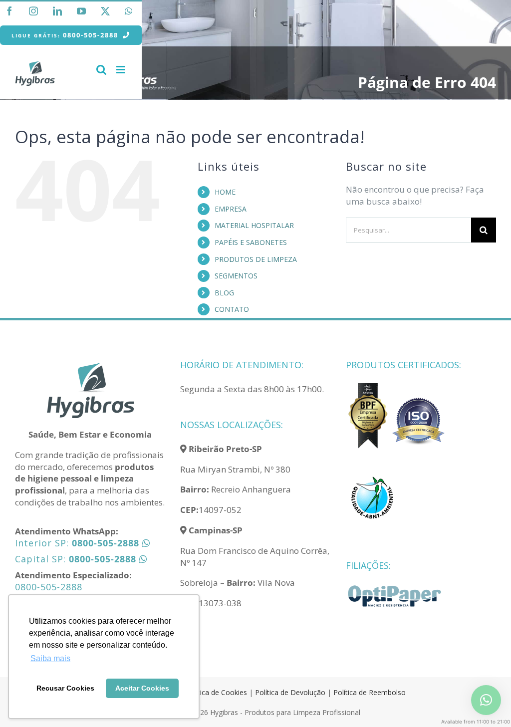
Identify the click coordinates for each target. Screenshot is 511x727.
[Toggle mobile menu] (121, 69)
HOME (225, 192)
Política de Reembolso (369, 692)
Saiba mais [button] (50, 658)
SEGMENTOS (236, 275)
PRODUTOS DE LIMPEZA (256, 259)
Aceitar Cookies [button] (142, 688)
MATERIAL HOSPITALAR (254, 225)
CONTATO (232, 309)
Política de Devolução (291, 692)
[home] (90, 366)
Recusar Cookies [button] (65, 688)
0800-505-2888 (48, 587)
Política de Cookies (216, 692)
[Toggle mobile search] (101, 69)
